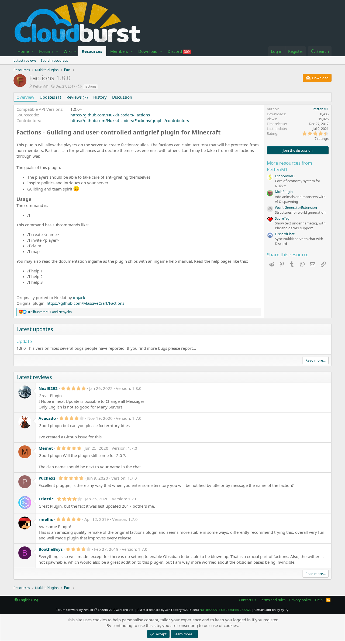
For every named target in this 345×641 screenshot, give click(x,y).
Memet (46, 448)
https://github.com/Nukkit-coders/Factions (110, 114)
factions (90, 86)
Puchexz (47, 478)
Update (24, 341)
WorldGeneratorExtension (296, 207)
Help (319, 599)
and (49, 312)
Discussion (122, 97)
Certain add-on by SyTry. (271, 610)
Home (23, 51)
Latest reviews (24, 60)
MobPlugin (284, 191)
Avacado (47, 418)
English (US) (28, 599)
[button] (32, 51)
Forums (46, 51)
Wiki (68, 51)
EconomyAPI (285, 176)
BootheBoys (51, 549)
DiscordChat (285, 233)
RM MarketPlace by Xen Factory (168, 610)
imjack (79, 297)
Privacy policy (300, 599)
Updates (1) (50, 97)
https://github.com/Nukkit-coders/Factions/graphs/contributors (129, 120)
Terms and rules (272, 599)
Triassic (46, 498)
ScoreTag (282, 218)
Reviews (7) (77, 97)
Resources (92, 51)
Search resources (54, 60)
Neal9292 (48, 388)
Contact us (247, 599)
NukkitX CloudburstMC (225, 610)
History (100, 97)
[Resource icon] (270, 209)
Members (119, 51)
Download (147, 51)
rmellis (46, 519)
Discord (179, 51)
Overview (25, 97)
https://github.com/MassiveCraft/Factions (85, 303)
